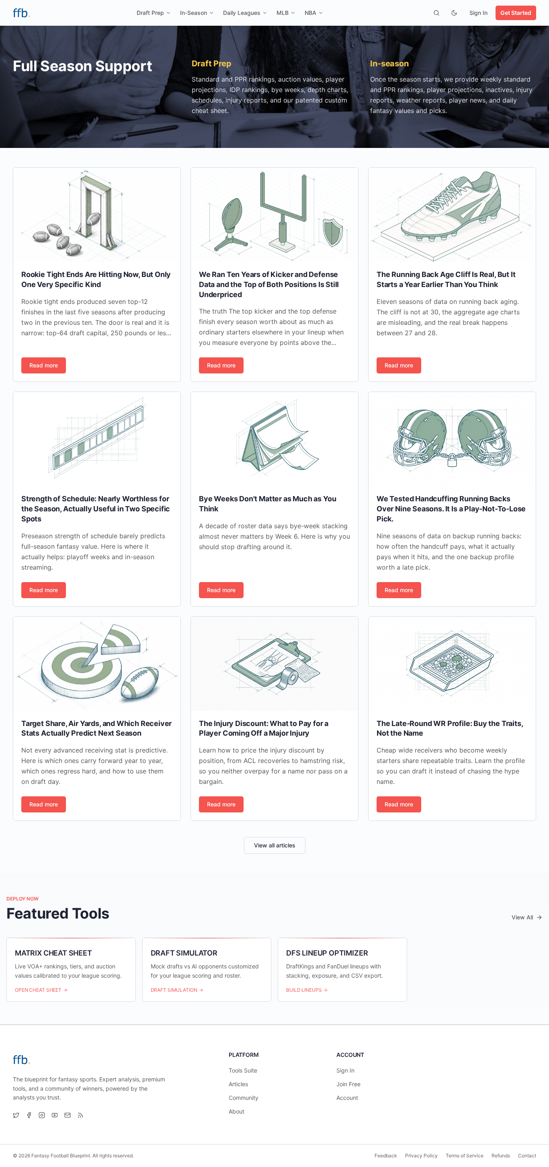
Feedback (386, 1156)
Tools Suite (243, 1070)
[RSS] (80, 1115)
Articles (238, 1084)
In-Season (193, 12)
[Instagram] (42, 1115)
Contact (527, 1156)
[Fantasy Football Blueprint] (22, 13)
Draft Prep (150, 12)
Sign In (478, 12)
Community (243, 1097)
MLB (283, 12)
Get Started (515, 12)
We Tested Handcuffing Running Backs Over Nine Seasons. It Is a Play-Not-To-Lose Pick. (451, 508)
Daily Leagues (241, 12)
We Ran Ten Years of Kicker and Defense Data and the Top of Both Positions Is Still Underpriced (269, 284)
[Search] (436, 13)
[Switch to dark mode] (454, 13)
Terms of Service (464, 1156)
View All (522, 917)
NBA (310, 12)
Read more (43, 365)
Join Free (348, 1084)
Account (347, 1097)
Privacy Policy (421, 1156)
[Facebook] (29, 1115)
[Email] (67, 1115)
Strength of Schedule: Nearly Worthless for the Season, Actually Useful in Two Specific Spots (95, 508)
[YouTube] (54, 1115)
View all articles (274, 845)
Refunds (501, 1156)
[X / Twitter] (16, 1115)
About (236, 1111)
